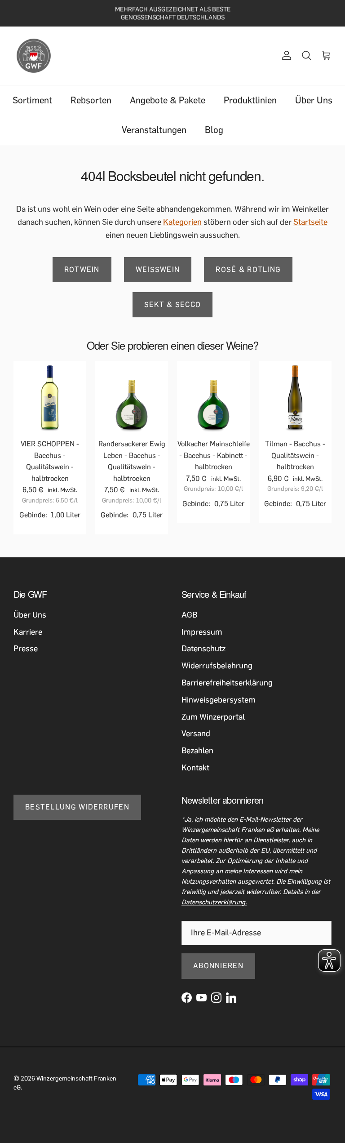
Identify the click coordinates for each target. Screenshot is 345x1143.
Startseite (310, 222)
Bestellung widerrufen (77, 807)
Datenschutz (203, 649)
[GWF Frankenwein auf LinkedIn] (231, 997)
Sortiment (32, 100)
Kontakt (195, 768)
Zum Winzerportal (213, 717)
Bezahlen (197, 751)
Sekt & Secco (172, 304)
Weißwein (158, 269)
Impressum (201, 632)
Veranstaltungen (154, 130)
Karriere (27, 632)
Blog (214, 130)
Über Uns (313, 100)
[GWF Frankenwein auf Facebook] (186, 997)
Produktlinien (250, 100)
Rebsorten (91, 100)
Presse (25, 649)
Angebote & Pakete (167, 100)
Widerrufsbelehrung (216, 666)
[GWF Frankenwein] (33, 56)
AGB (189, 615)
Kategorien (182, 222)
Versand (195, 733)
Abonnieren (218, 965)
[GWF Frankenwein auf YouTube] (201, 997)
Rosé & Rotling (248, 269)
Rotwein (82, 269)
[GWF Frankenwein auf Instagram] (216, 997)
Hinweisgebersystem (218, 700)
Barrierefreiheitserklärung (227, 683)
